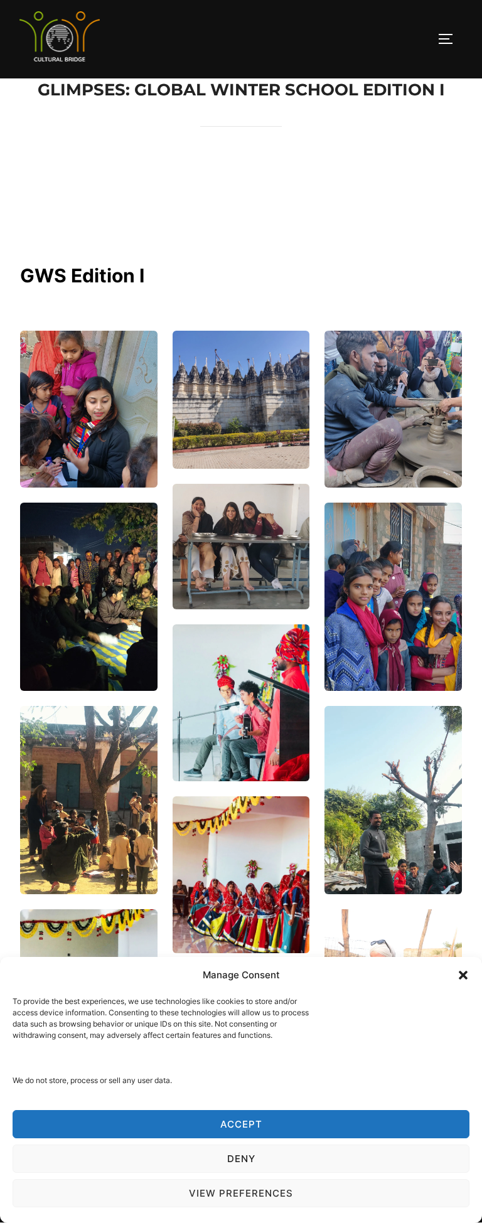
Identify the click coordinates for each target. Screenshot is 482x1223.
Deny (241, 1159)
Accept (241, 1124)
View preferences (241, 1193)
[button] (463, 975)
